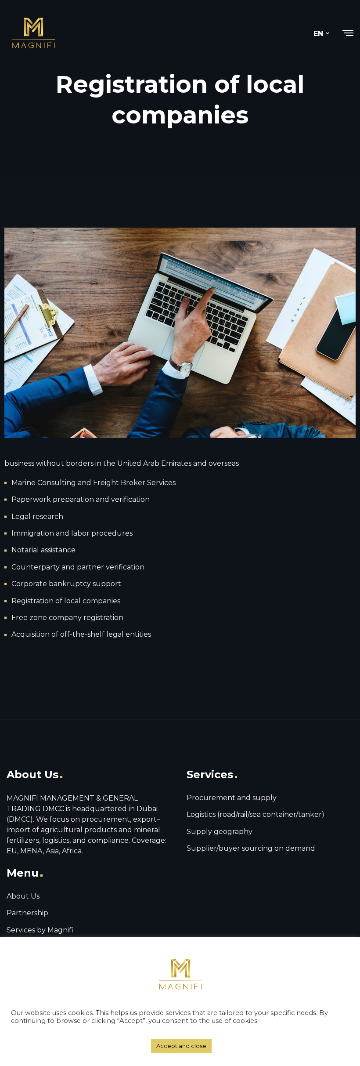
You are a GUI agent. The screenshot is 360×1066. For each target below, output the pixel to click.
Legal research (37, 516)
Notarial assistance (43, 550)
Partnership (27, 913)
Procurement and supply (232, 798)
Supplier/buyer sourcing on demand (251, 848)
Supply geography (219, 831)
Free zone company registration (67, 617)
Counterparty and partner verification (77, 567)
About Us (23, 896)
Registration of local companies (65, 601)
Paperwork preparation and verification (80, 499)
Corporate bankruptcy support (66, 584)
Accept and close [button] (181, 1045)
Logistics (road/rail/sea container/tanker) (255, 814)
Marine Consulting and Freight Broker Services (93, 483)
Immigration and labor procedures (72, 533)
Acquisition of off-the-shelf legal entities (81, 634)
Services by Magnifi (40, 930)
